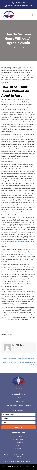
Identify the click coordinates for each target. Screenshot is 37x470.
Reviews (19, 448)
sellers (10, 335)
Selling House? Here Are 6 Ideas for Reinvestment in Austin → (19, 363)
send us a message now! (22, 315)
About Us (20, 442)
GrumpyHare (26, 454)
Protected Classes (20, 241)
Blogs (20, 445)
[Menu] (32, 15)
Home (20, 436)
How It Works (19, 439)
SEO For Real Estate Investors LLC (22, 459)
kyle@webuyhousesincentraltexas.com (20, 6)
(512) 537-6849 (20, 2)
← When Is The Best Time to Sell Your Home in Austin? (18, 359)
